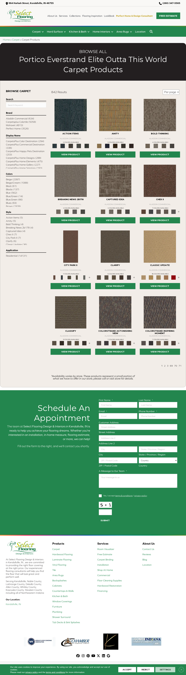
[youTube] (93, 656)
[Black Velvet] (131, 146)
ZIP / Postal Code (108, 465)
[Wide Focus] (106, 343)
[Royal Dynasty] (173, 277)
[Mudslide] (115, 146)
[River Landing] (151, 211)
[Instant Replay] (74, 211)
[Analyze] (62, 343)
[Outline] (129, 277)
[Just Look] (129, 343)
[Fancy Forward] (115, 312)
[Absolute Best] (121, 343)
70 (175, 366)
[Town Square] (173, 211)
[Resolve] (115, 246)
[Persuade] (114, 277)
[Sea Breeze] (107, 146)
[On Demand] (82, 211)
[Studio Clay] (166, 277)
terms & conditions (124, 495)
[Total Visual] (114, 343)
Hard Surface (55, 31)
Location (140, 31)
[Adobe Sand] (160, 246)
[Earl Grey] (78, 146)
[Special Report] (66, 211)
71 (180, 366)
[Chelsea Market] (160, 180)
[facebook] (78, 656)
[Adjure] (84, 343)
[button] (168, 15)
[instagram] (83, 656)
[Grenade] (160, 115)
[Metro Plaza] (166, 211)
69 (171, 366)
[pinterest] (88, 656)
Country (143, 465)
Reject (146, 669)
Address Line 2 (107, 443)
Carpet (36, 31)
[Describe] (106, 277)
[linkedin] (103, 656)
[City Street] (86, 146)
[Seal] (172, 146)
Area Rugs (122, 31)
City (101, 454)
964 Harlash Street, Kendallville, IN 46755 (31, 3)
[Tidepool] (70, 115)
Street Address (107, 432)
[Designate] (121, 277)
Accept (127, 669)
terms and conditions (55, 672)
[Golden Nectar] (151, 277)
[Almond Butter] (158, 277)
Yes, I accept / (125, 495)
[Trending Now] (70, 180)
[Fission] (164, 146)
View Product (70, 154)
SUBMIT (105, 520)
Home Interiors (101, 31)
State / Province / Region (152, 454)
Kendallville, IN (13, 604)
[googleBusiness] (109, 656)
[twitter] (98, 656)
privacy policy (140, 495)
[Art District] (158, 211)
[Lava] (155, 146)
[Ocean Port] (62, 146)
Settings (165, 669)
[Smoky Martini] (123, 146)
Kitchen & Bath (77, 31)
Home (6, 39)
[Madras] (115, 115)
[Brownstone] (70, 146)
